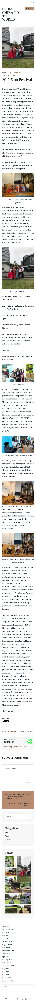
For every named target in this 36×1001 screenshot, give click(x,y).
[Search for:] (34, 2)
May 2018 (5, 975)
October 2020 (7, 941)
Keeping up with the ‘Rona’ (18, 805)
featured (29, 731)
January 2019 (7, 960)
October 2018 (7, 963)
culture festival (16, 731)
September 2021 (8, 929)
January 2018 (7, 978)
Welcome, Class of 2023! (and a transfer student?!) (19, 796)
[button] (10, 861)
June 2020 (6, 948)
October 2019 (7, 954)
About (7, 836)
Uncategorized (8, 75)
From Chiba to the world (10, 14)
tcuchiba (18, 73)
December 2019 (8, 951)
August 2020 (7, 945)
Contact (8, 839)
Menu (30, 8)
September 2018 (8, 966)
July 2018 (5, 969)
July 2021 (5, 932)
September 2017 (8, 981)
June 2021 (5, 935)
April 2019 (6, 957)
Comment (27, 782)
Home (7, 832)
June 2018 (5, 972)
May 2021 (5, 938)
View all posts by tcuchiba (15, 747)
